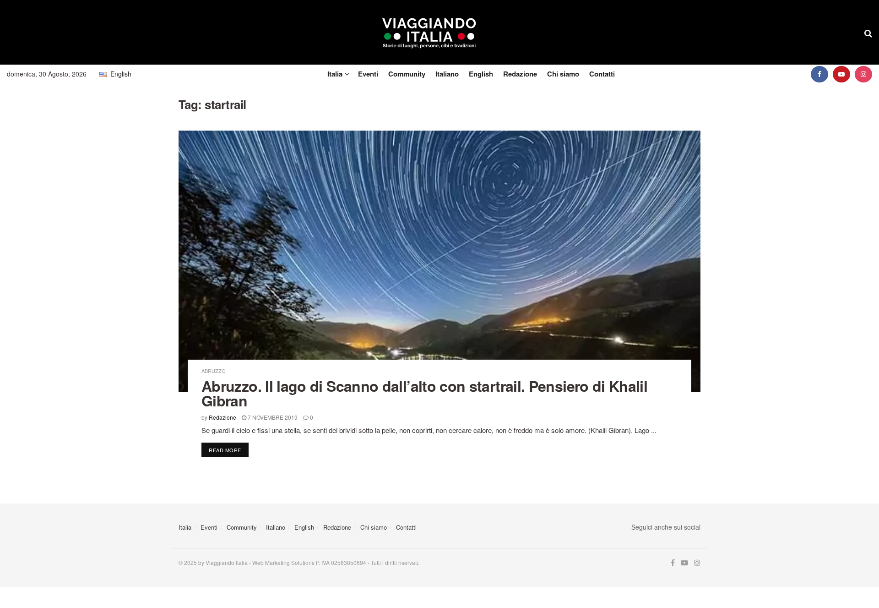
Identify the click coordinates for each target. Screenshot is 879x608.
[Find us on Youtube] (841, 74)
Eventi (368, 74)
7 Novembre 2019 (272, 417)
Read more (229, 450)
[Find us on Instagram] (863, 74)
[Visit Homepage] (429, 32)
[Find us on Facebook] (819, 74)
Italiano (447, 74)
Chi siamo (563, 74)
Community (406, 74)
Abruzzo (213, 370)
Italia (334, 74)
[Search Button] (868, 32)
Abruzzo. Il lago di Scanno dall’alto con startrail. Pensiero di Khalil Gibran (424, 393)
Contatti (602, 74)
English (481, 74)
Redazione (520, 74)
